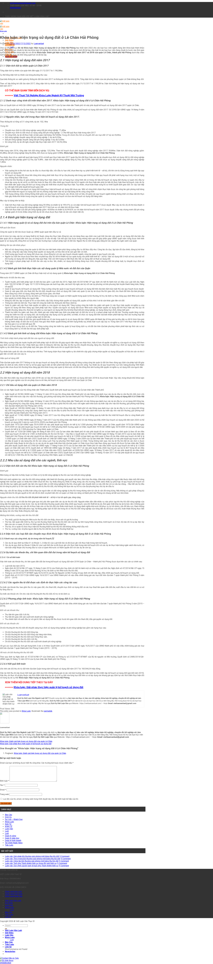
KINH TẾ (8, 826)
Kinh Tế (8, 824)
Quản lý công (10, 836)
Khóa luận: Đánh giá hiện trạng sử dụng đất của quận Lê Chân (26, 741)
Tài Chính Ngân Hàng (13, 843)
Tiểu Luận (9, 845)
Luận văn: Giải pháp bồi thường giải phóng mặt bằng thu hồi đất (32, 856)
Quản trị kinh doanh (13, 840)
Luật (7, 831)
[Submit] (6, 928)
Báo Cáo (8, 815)
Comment (64, 856)
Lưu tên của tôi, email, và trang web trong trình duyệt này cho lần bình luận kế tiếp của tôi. (41, 799)
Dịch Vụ (8, 817)
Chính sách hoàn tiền (13, 896)
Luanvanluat (39, 43)
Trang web (4, 794)
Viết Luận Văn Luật (13, 900)
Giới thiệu (9, 40)
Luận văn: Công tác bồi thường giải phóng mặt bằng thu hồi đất (32, 861)
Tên (2, 785)
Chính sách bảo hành (13, 894)
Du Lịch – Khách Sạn (14, 819)
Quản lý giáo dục (12, 838)
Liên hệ (8, 917)
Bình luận (4, 781)
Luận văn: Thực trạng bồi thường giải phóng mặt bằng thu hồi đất (32, 859)
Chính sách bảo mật (13, 891)
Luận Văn (9, 829)
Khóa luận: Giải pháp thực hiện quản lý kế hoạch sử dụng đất (48, 687)
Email (3, 790)
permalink (48, 711)
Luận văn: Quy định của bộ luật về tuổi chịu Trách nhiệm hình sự (32, 866)
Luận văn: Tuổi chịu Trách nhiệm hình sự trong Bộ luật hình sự (31, 863)
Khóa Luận (10, 45)
